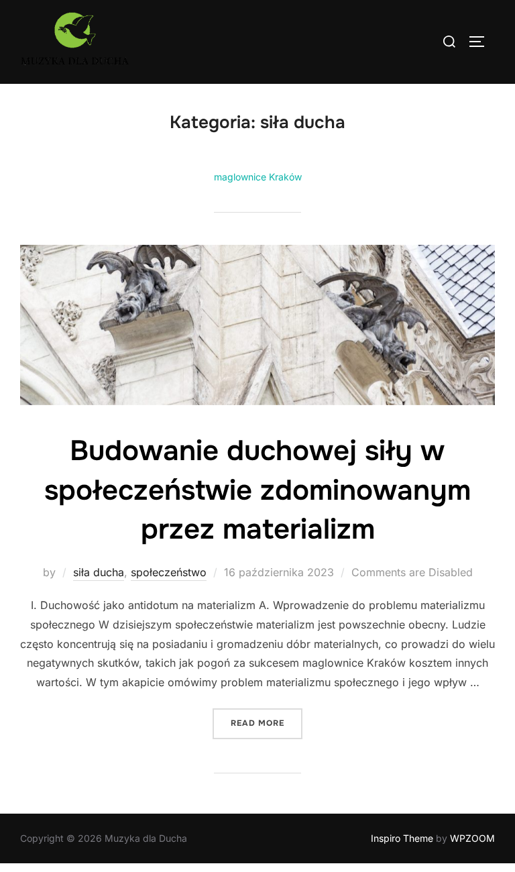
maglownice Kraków (258, 176)
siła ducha (98, 572)
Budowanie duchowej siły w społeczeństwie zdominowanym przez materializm (257, 490)
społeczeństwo (169, 572)
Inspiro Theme (402, 838)
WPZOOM (472, 838)
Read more (266, 722)
